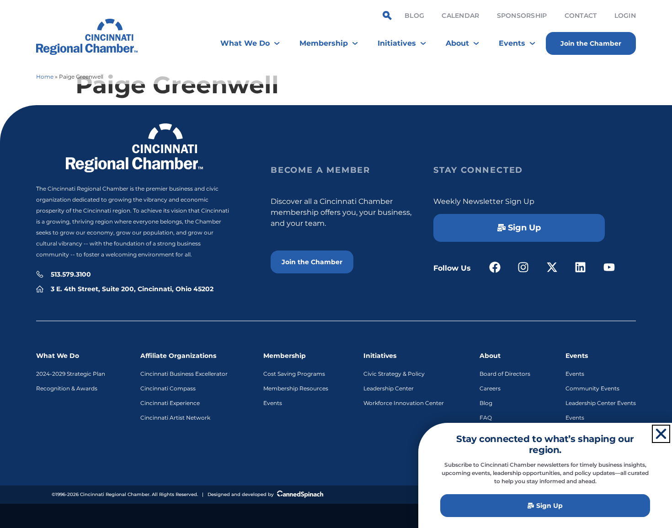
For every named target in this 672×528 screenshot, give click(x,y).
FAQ (486, 417)
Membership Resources (295, 388)
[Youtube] (609, 267)
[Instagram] (523, 267)
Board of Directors (505, 373)
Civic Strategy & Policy (394, 373)
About (490, 356)
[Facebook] (494, 267)
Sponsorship (522, 15)
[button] (661, 434)
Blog (414, 15)
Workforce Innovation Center (403, 403)
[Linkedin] (580, 267)
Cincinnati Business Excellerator (184, 373)
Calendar (460, 15)
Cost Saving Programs (294, 373)
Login (625, 15)
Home (44, 76)
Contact (581, 15)
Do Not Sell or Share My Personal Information (336, 514)
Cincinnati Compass (168, 388)
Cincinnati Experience (170, 403)
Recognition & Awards (66, 388)
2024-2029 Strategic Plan (70, 373)
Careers (490, 388)
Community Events (592, 388)
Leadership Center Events (600, 403)
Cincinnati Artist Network (175, 417)
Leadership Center (388, 388)
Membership (284, 356)
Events (272, 403)
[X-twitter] (552, 267)
